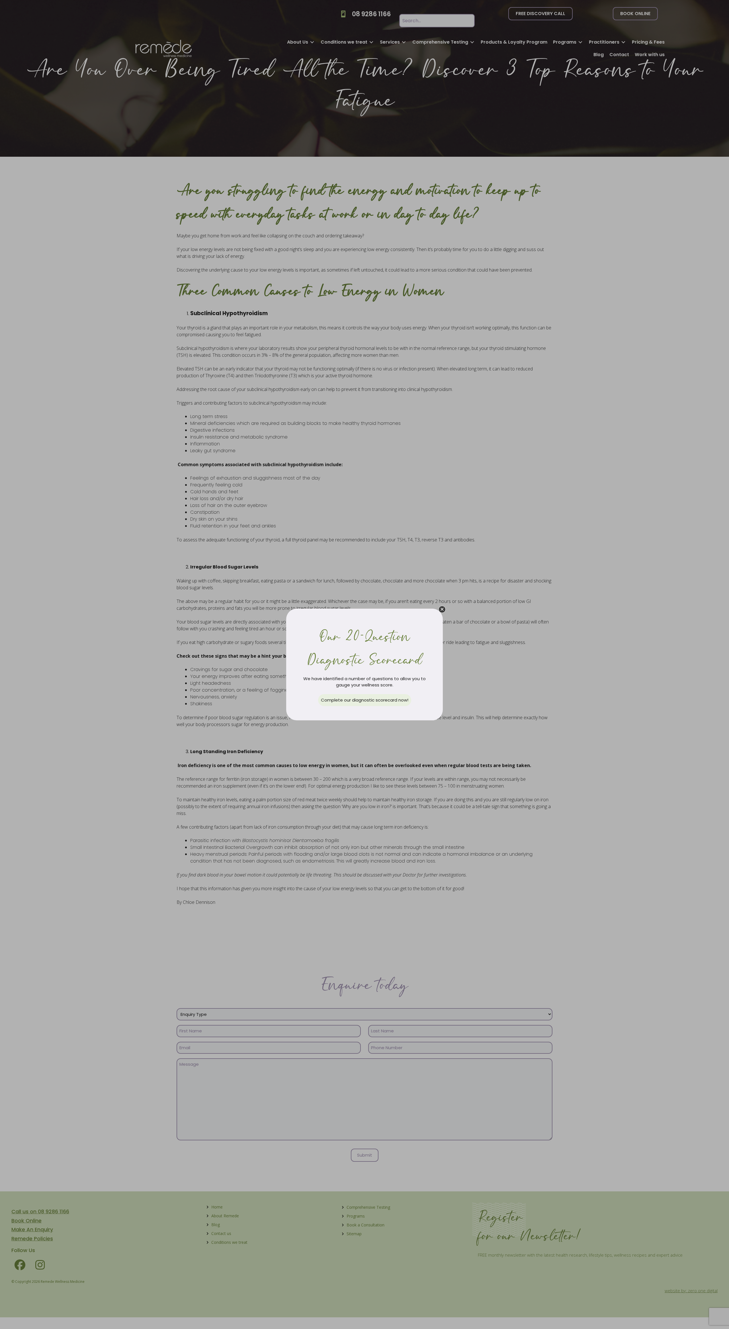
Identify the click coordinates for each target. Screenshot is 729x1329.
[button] (442, 609)
